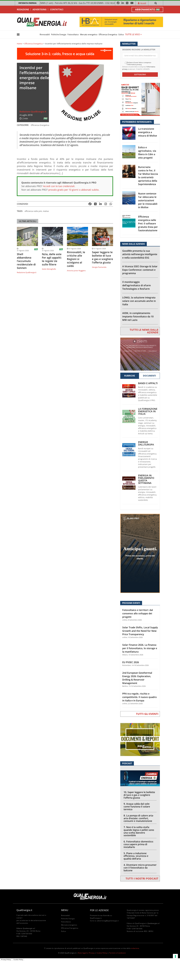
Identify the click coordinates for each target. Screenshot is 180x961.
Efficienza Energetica (108, 34)
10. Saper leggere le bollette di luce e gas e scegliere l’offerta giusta (139, 795)
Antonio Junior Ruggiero (76, 270)
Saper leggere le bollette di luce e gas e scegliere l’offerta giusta (102, 257)
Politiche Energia (58, 34)
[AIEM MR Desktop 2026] (140, 354)
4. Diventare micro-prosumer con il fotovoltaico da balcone (140, 867)
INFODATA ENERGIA (27, 3)
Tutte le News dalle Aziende (144, 331)
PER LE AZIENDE (99, 910)
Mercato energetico (88, 34)
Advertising (40, 9)
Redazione (23, 9)
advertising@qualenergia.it (108, 921)
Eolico (121, 34)
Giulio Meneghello (49, 269)
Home (19, 44)
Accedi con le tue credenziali (59, 186)
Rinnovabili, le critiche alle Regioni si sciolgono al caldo (76, 259)
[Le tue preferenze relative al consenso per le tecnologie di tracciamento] (175, 956)
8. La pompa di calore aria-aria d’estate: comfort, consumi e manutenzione (139, 818)
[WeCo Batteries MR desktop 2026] (140, 99)
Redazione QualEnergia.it (33, 111)
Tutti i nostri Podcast (142, 878)
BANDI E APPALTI (148, 383)
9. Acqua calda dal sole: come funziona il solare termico (137, 806)
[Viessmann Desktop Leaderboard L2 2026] (65, 53)
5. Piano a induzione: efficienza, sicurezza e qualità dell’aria (136, 856)
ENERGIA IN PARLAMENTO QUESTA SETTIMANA (146, 479)
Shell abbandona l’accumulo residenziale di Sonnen (26, 261)
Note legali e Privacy (86, 953)
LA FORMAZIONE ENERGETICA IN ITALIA (147, 411)
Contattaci (56, 9)
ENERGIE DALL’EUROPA (146, 443)
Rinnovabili (45, 34)
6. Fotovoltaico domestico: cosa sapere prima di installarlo (139, 844)
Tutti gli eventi (147, 714)
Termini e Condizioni (117, 953)
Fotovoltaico (73, 34)
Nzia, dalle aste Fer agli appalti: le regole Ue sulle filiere (52, 259)
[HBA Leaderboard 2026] (121, 21)
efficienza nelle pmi (33, 211)
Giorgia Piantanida (99, 267)
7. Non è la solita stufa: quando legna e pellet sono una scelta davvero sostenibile (139, 831)
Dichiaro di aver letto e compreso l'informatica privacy (139, 63)
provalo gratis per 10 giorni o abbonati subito (73, 189)
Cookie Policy (102, 953)
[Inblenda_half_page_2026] (140, 553)
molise (46, 211)
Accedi (143, 3)
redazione (135, 948)
